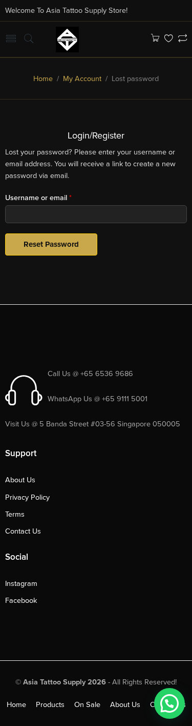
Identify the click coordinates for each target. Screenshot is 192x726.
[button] (169, 703)
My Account (82, 78)
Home (43, 78)
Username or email (38, 197)
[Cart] (155, 39)
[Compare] (182, 39)
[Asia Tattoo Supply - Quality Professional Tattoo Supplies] (67, 38)
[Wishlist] (168, 39)
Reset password (51, 244)
